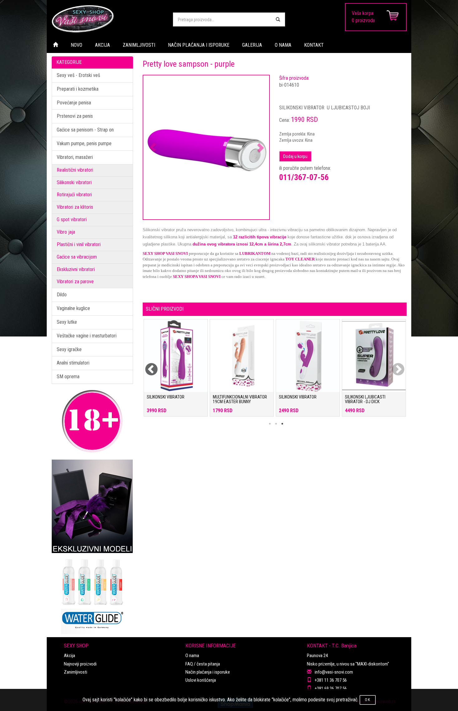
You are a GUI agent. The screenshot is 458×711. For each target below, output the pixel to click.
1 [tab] (270, 424)
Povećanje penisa (74, 103)
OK (367, 700)
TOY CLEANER (300, 259)
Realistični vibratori (75, 170)
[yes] (278, 19)
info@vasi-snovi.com (334, 672)
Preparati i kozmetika (77, 89)
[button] (152, 147)
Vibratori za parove (75, 281)
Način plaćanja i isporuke (207, 672)
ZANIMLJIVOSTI (139, 45)
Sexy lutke (67, 322)
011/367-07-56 (304, 177)
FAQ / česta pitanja (202, 664)
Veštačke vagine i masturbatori (87, 336)
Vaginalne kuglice (73, 308)
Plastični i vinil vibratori (79, 244)
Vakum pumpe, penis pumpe (84, 143)
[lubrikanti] (92, 593)
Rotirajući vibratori (74, 195)
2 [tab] (276, 424)
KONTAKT (314, 45)
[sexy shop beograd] (107, 18)
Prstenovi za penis (75, 116)
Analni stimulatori (73, 363)
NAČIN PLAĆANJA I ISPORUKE (198, 45)
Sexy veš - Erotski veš (78, 75)
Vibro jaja (66, 232)
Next (394, 366)
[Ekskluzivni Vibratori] (92, 506)
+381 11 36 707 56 (331, 680)
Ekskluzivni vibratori (76, 269)
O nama (192, 655)
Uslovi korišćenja (200, 680)
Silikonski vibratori (74, 182)
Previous (147, 366)
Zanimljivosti (75, 672)
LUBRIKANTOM (254, 253)
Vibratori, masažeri (75, 157)
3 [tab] (282, 424)
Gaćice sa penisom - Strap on (85, 130)
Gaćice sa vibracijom (77, 257)
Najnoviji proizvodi (80, 664)
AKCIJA (102, 45)
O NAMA (283, 45)
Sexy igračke (69, 349)
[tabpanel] (176, 371)
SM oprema (68, 376)
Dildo (62, 295)
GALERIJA (252, 45)
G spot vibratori (72, 219)
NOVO (76, 45)
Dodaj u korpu (295, 156)
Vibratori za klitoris (75, 207)
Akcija (69, 655)
